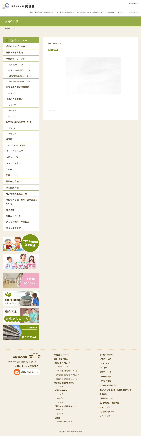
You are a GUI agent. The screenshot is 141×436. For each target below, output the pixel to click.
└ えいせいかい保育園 (16, 145)
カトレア (59, 394)
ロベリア (59, 402)
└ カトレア (11, 105)
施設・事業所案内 (14, 52)
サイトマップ (133, 4)
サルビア (59, 398)
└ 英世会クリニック (15, 65)
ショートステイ (13, 163)
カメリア (59, 386)
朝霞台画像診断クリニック (67, 379)
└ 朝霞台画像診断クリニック (18, 82)
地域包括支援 (12, 181)
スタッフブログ (13, 228)
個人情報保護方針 (107, 412)
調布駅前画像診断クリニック (67, 375)
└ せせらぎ (11, 134)
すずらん (59, 410)
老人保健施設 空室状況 (17, 222)
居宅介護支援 (12, 187)
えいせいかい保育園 (64, 422)
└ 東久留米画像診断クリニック (19, 70)
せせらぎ (59, 414)
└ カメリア (11, 93)
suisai (53, 110)
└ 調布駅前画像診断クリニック (19, 76)
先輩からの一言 (13, 216)
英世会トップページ (15, 46)
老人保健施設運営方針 (16, 194)
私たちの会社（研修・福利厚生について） (22, 202)
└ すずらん (11, 128)
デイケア (10, 169)
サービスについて (14, 151)
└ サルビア (11, 111)
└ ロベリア (11, 116)
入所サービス (12, 157)
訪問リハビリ (12, 175)
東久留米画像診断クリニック (67, 371)
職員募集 (10, 210)
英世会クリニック (63, 366)
